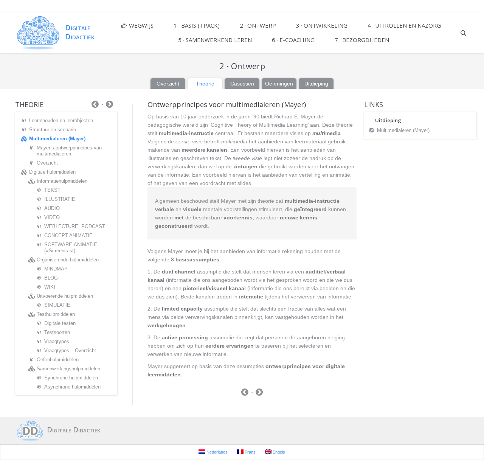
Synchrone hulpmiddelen (71, 378)
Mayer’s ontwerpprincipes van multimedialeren (69, 151)
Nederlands (216, 452)
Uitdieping (316, 84)
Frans (250, 452)
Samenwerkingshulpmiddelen (68, 368)
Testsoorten (57, 332)
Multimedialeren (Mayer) (403, 130)
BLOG (51, 278)
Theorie (205, 84)
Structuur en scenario (52, 129)
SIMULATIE (57, 305)
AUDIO (52, 208)
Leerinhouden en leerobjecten (61, 120)
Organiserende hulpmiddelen (68, 260)
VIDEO (52, 217)
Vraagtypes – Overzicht (70, 350)
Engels (278, 452)
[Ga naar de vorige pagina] (244, 393)
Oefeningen (279, 84)
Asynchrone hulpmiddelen (72, 387)
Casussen (242, 84)
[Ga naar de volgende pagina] (259, 393)
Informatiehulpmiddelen (62, 181)
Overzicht (168, 84)
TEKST (52, 190)
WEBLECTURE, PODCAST (74, 226)
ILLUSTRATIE (59, 199)
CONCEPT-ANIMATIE (68, 235)
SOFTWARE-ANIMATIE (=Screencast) (70, 247)
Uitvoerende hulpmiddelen (65, 296)
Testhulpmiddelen (56, 314)
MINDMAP (56, 269)
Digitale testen (60, 323)
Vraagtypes (56, 341)
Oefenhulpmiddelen (58, 359)
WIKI (49, 287)
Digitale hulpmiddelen (52, 172)
